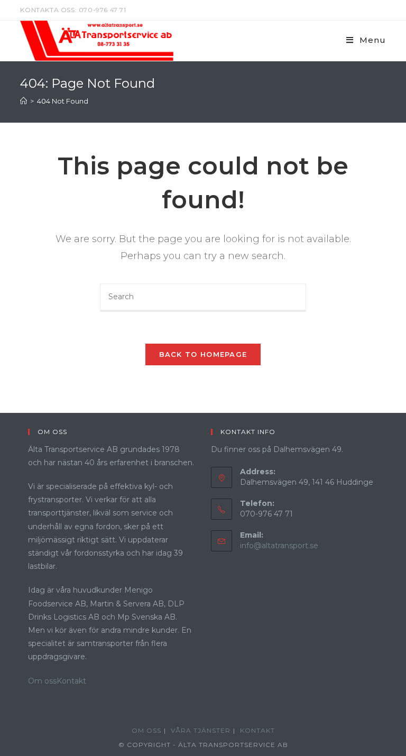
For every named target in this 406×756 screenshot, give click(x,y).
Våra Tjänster (200, 730)
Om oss (42, 681)
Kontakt (71, 681)
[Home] (23, 101)
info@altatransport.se (279, 545)
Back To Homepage (203, 354)
